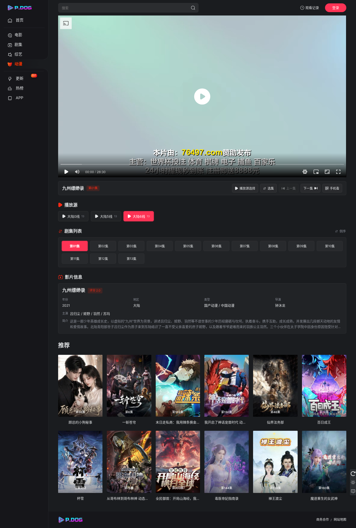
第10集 (330, 246)
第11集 (74, 258)
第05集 (188, 246)
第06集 (216, 246)
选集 (271, 188)
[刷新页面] (353, 473)
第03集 (131, 246)
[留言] (353, 491)
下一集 (308, 188)
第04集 (160, 246)
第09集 (301, 246)
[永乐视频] (21, 8)
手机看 (334, 188)
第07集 (245, 246)
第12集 (103, 258)
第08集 (273, 246)
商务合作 (322, 519)
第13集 (131, 258)
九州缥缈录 (73, 188)
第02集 (103, 246)
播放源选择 (247, 188)
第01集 (75, 246)
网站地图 (340, 519)
